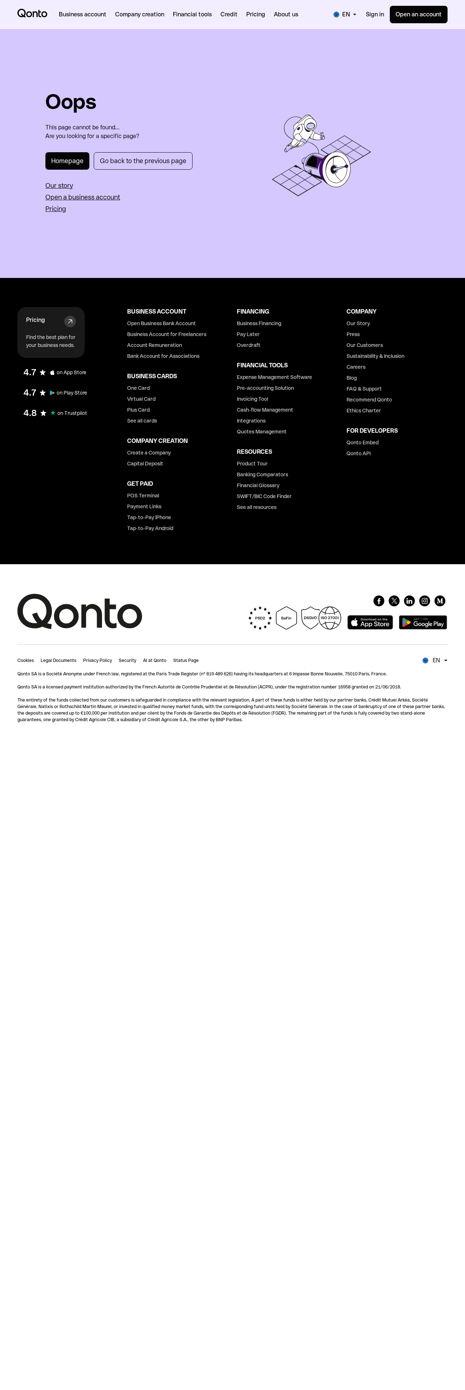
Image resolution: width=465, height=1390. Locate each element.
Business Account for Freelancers (166, 334)
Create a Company (149, 453)
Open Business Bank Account (161, 323)
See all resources (256, 507)
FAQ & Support (364, 389)
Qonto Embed (363, 442)
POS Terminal (143, 495)
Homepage (67, 161)
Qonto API (359, 453)
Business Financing (259, 323)
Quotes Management (262, 432)
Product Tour (252, 463)
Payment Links (144, 506)
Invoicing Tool (252, 399)
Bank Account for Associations (163, 356)
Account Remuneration (154, 345)
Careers (356, 367)
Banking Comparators (262, 474)
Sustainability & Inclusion (375, 356)
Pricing (55, 209)
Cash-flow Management (265, 410)
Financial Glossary (258, 485)
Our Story (358, 323)
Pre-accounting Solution (265, 388)
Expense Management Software (274, 377)
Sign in (375, 14)
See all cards (142, 421)
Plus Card (138, 410)
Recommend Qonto (369, 400)
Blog (352, 378)
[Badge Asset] (378, 600)
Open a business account (82, 197)
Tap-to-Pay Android (150, 528)
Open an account (419, 14)
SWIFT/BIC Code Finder (264, 496)
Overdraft (248, 345)
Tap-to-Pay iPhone (149, 517)
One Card (138, 388)
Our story (59, 185)
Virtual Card (141, 399)
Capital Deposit (145, 463)
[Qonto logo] (32, 13)
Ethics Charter (364, 410)
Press (353, 334)
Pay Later (248, 334)
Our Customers (365, 345)
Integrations (251, 421)
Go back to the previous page (143, 161)
